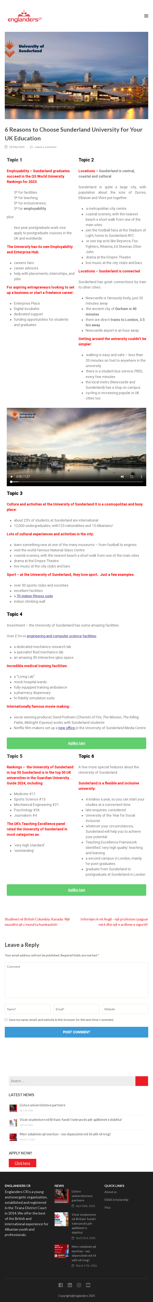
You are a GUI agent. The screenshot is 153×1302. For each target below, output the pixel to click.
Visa (107, 1207)
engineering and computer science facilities (61, 636)
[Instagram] (79, 1285)
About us (110, 1192)
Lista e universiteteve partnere (42, 1105)
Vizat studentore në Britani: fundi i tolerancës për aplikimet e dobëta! (71, 1119)
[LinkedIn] (70, 1285)
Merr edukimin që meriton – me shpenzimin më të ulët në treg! (65, 1134)
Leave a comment (46, 147)
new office (67, 728)
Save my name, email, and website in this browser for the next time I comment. (61, 1019)
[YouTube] (88, 1285)
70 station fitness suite (35, 596)
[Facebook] (61, 1285)
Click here (22, 1163)
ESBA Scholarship (116, 1199)
